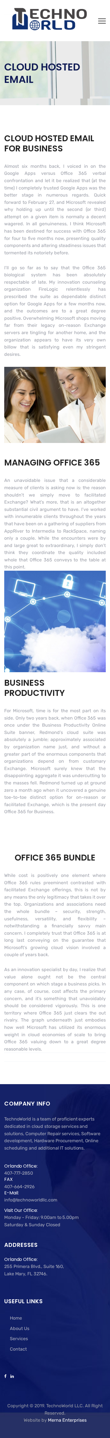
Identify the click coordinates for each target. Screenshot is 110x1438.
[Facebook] (6, 1376)
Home (16, 1318)
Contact (18, 1349)
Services (19, 1338)
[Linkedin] (11, 1376)
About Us (19, 1328)
